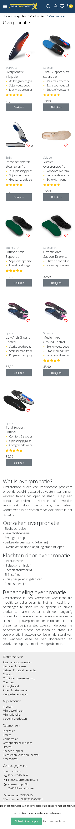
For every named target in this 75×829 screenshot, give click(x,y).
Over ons (8, 682)
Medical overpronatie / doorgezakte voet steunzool (55, 164)
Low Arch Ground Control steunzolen (18, 339)
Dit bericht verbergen (26, 821)
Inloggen (8, 706)
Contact (8, 674)
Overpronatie (57, 16)
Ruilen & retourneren (15, 690)
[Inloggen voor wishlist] (28, 55)
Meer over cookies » (54, 821)
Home (6, 16)
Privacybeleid (11, 686)
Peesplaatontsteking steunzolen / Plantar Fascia (19, 164)
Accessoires (10, 759)
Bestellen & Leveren (15, 666)
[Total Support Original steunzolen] (19, 401)
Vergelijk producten (15, 718)
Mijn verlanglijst (12, 714)
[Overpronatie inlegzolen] (19, 45)
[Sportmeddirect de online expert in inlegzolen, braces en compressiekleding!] (23, 6)
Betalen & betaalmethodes (20, 670)
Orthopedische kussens (17, 743)
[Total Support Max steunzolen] (56, 45)
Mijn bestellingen (13, 710)
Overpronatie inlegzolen (15, 74)
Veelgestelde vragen (15, 694)
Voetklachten (37, 16)
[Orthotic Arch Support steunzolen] (19, 225)
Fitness (7, 747)
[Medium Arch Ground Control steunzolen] (56, 311)
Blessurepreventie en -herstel (21, 755)
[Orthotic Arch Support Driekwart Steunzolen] (56, 225)
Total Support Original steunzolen (15, 429)
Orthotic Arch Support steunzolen (15, 254)
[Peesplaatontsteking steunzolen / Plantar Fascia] (19, 135)
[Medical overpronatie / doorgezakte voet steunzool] (56, 135)
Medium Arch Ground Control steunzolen (54, 339)
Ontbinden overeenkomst (19, 678)
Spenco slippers (13, 751)
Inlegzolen (20, 16)
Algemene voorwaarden (17, 662)
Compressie (10, 739)
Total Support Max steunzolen (56, 74)
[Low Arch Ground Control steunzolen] (19, 311)
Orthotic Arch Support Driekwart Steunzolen (55, 254)
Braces (7, 735)
